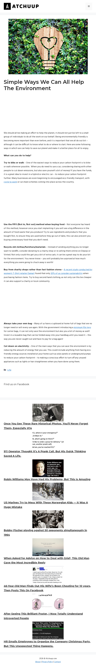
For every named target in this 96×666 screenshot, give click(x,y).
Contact (57, 661)
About (38, 661)
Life (9, 370)
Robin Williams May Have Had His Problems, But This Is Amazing (47, 479)
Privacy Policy (47, 661)
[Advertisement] (48, 113)
